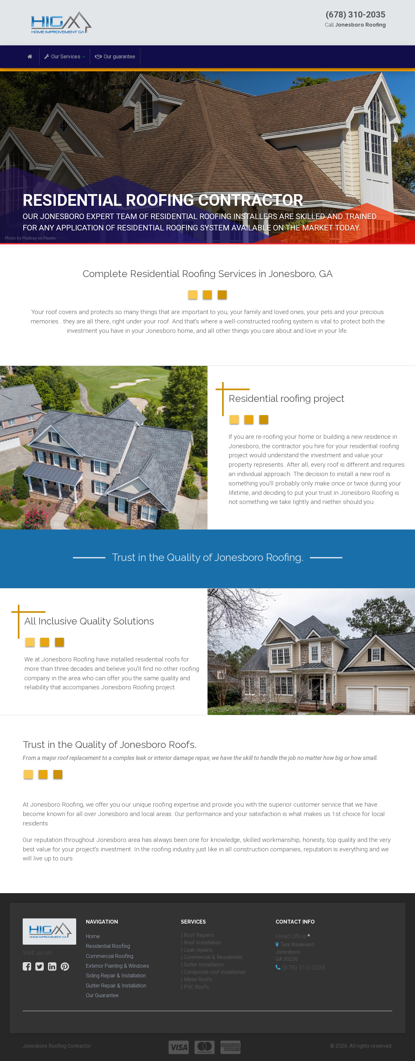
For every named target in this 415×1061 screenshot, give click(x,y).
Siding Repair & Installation (116, 976)
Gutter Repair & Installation (116, 986)
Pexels (49, 238)
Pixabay (29, 238)
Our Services (65, 56)
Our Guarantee (102, 995)
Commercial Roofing (109, 956)
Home (93, 936)
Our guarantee (119, 56)
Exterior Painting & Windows (117, 966)
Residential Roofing (108, 946)
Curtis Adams (35, 524)
